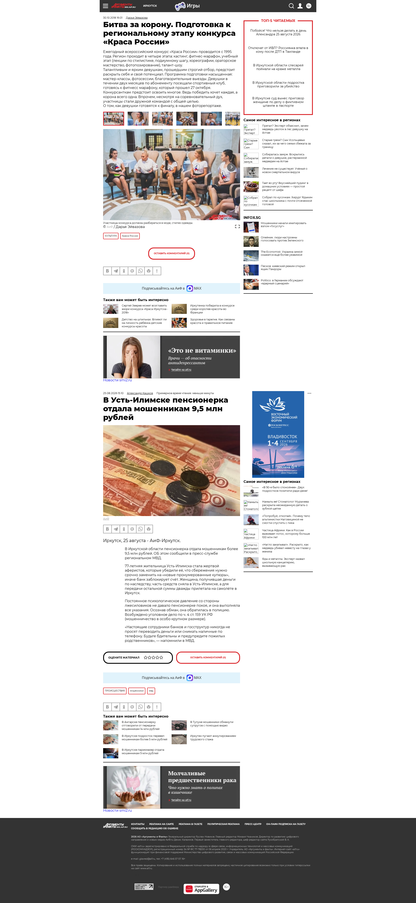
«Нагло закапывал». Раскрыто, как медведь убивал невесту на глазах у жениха (286, 548)
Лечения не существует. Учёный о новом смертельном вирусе (284, 170)
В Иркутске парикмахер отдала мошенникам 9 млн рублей (143, 751)
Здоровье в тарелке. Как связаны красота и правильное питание (212, 321)
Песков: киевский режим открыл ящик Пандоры (283, 268)
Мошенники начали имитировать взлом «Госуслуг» (283, 225)
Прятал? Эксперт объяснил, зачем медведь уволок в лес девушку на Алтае (285, 129)
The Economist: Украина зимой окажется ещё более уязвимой (281, 253)
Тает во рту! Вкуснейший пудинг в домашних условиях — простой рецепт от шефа (285, 186)
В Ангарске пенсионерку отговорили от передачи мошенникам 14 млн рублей (140, 725)
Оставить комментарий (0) (172, 253)
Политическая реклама (223, 824)
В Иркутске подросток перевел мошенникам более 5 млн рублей (144, 737)
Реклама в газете (190, 824)
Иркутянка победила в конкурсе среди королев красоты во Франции (212, 309)
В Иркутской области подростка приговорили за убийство (278, 84)
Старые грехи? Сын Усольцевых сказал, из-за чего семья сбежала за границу (286, 143)
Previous (111, 167)
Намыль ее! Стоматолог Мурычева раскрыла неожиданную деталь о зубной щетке (285, 505)
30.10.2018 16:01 (112, 17)
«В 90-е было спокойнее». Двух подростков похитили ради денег (285, 489)
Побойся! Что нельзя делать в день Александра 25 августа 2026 (278, 32)
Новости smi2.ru (117, 380)
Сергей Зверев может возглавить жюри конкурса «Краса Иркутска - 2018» (145, 309)
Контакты (137, 824)
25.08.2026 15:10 (113, 393)
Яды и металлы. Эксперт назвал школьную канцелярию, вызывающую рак (283, 562)
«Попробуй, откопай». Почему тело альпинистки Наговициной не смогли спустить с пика (286, 519)
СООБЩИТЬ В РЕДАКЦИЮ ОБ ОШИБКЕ (154, 828)
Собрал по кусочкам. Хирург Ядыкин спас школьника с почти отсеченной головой (287, 201)
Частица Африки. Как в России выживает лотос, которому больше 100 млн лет (286, 534)
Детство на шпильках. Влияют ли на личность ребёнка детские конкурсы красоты (144, 323)
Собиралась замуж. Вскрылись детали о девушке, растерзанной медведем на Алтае (284, 158)
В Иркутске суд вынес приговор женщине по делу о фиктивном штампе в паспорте (278, 102)
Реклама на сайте (161, 824)
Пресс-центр (253, 824)
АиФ (110, 226)
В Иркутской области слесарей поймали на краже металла (278, 67)
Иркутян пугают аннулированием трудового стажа (213, 737)
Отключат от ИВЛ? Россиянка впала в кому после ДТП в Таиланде (278, 50)
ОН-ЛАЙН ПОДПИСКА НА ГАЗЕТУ (286, 824)
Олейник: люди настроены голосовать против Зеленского (282, 239)
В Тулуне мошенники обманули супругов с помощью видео (211, 723)
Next (231, 167)
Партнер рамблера (168, 887)
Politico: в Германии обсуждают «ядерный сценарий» (282, 282)
